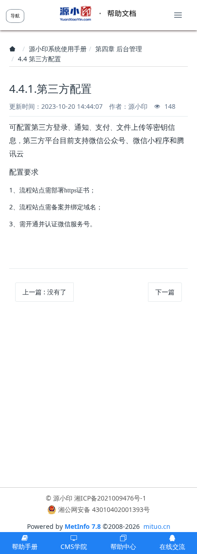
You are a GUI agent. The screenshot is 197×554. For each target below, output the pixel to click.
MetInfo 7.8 (83, 526)
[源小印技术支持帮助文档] (98, 13)
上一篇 (44, 292)
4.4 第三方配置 (39, 58)
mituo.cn (156, 526)
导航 (15, 15)
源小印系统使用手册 (58, 48)
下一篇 (165, 292)
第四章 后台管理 (118, 48)
